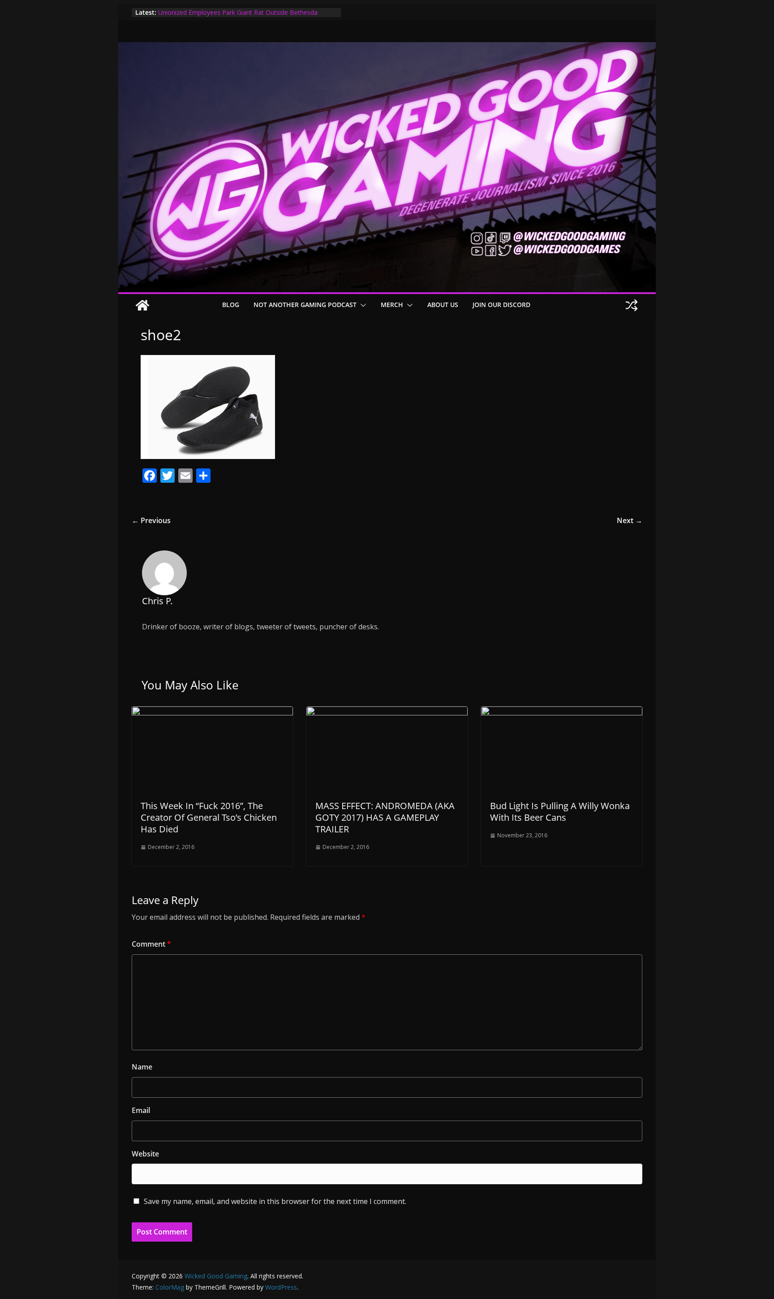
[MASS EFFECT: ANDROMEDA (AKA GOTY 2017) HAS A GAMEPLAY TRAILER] (387, 713)
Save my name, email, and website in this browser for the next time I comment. (275, 1201)
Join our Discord (501, 304)
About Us (442, 304)
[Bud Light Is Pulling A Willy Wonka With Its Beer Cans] (561, 713)
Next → (629, 520)
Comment (151, 944)
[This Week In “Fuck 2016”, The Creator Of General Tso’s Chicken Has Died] (212, 713)
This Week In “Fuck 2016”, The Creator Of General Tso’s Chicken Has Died (209, 817)
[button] (361, 305)
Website (145, 1154)
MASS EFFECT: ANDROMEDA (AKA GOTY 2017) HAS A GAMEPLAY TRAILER (385, 817)
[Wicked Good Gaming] (387, 48)
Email (141, 1110)
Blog (230, 304)
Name (142, 1067)
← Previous (151, 520)
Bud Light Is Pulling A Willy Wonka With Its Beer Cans (560, 811)
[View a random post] (631, 305)
